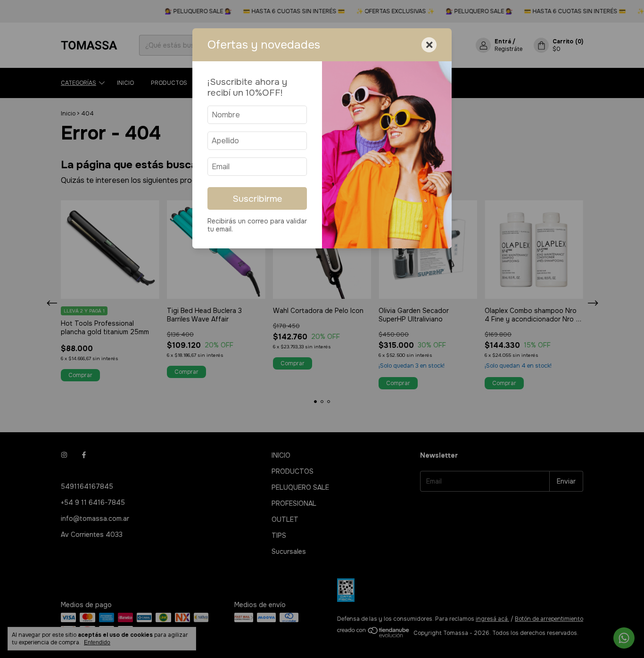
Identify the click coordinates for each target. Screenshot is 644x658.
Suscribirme (257, 199)
